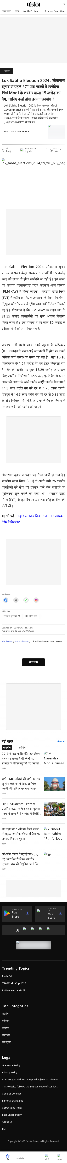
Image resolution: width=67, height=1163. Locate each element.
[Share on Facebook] (6, 600)
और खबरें (33, 662)
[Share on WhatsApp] (26, 600)
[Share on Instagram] (36, 600)
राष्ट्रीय (7, 71)
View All (61, 741)
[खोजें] (64, 4)
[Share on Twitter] (16, 600)
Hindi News (7, 641)
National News (22, 641)
